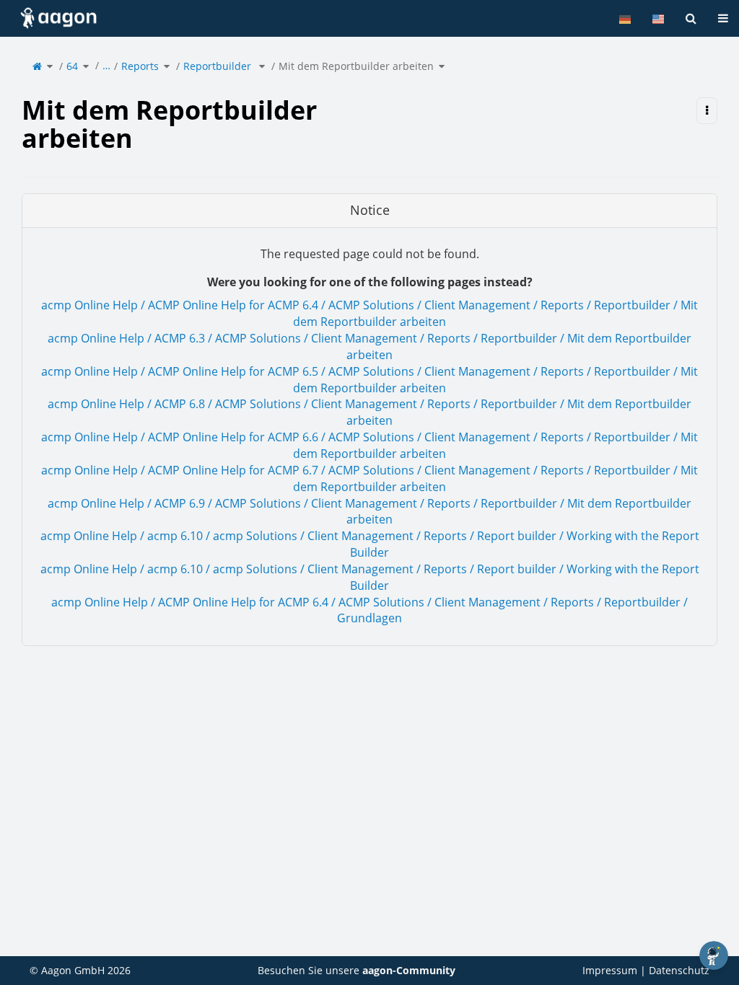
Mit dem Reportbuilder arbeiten (356, 66)
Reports (140, 66)
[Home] (37, 66)
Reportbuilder (218, 66)
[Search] (691, 18)
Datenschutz (679, 970)
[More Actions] (706, 110)
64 (72, 66)
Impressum (609, 970)
